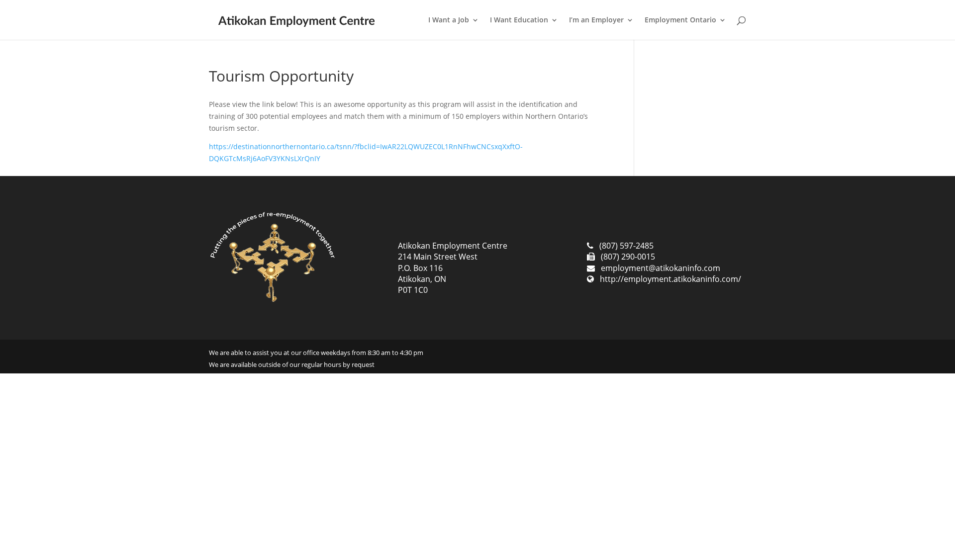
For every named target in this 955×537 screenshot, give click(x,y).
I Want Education (519, 20)
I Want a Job (448, 20)
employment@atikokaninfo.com (660, 268)
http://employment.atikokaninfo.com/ (670, 278)
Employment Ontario (680, 20)
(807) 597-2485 (626, 245)
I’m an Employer (596, 20)
